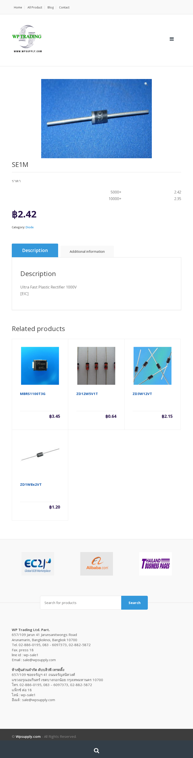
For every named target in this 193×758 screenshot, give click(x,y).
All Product (35, 7)
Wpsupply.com (28, 736)
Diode (30, 227)
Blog (51, 7)
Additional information (87, 251)
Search (135, 602)
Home (18, 7)
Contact (64, 7)
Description (35, 250)
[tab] (35, 250)
